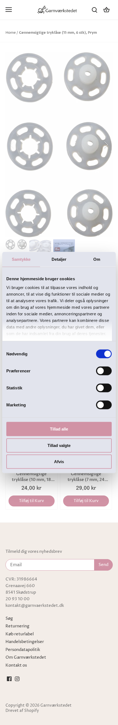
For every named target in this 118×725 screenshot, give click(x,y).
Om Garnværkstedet (25, 657)
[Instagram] (17, 678)
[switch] (104, 371)
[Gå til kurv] (106, 9)
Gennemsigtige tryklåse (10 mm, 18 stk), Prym (31, 477)
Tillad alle (59, 429)
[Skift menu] (8, 9)
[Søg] (94, 9)
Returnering (17, 626)
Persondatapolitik (22, 650)
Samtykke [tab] (21, 259)
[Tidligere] (12, 145)
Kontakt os (16, 665)
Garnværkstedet (56, 705)
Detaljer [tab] (59, 259)
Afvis (59, 461)
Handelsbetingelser (24, 642)
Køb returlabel (19, 634)
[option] (59, 144)
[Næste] (106, 145)
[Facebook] (9, 678)
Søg (9, 618)
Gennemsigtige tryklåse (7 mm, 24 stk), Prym (86, 477)
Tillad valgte (59, 445)
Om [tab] (96, 259)
